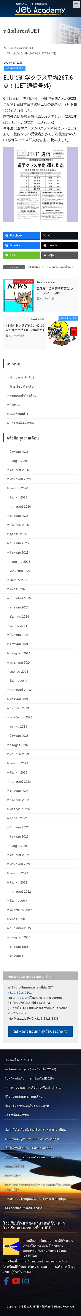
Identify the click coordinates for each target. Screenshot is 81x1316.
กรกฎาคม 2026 (20, 461)
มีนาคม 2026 (18, 497)
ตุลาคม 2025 (18, 534)
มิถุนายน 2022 (19, 855)
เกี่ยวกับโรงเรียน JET (19, 1060)
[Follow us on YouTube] (16, 1280)
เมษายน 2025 (19, 580)
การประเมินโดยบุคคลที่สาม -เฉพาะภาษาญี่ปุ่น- (36, 1199)
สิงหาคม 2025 (19, 552)
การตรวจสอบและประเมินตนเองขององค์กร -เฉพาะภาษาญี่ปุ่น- (38, 1187)
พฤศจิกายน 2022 (21, 809)
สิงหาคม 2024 (19, 644)
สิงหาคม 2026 (19, 451)
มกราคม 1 (16, 956)
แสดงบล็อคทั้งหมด (62, 267)
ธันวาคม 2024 (19, 616)
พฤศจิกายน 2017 (21, 910)
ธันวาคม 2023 (19, 708)
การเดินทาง (12, 1175)
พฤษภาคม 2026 (20, 479)
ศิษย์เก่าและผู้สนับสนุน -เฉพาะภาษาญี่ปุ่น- (32, 1139)
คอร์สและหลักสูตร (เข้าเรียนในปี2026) (30, 1069)
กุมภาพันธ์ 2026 (20, 506)
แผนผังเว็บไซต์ (14, 1166)
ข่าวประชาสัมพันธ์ (22, 377)
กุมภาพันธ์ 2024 (20, 690)
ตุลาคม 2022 (18, 818)
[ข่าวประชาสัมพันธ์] (18, 295)
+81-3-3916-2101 (20, 992)
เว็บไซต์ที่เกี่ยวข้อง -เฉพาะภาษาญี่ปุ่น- (29, 1148)
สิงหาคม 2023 (19, 735)
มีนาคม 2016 (18, 919)
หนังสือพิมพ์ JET (14, 68)
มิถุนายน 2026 (19, 470)
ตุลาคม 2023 (18, 726)
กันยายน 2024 (19, 635)
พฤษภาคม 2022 (20, 864)
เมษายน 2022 (19, 873)
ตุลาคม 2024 (18, 625)
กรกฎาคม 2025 (20, 561)
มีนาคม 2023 (18, 772)
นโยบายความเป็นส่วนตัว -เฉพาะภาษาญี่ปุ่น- (34, 1157)
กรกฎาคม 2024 (20, 653)
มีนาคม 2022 (18, 882)
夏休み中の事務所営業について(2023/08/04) (55, 290)
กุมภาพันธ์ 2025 (20, 598)
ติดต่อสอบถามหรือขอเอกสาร (42, 1031)
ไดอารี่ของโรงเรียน (22, 386)
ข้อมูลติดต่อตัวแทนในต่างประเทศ (27, 1106)
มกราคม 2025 (19, 607)
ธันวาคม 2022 (19, 800)
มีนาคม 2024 (18, 680)
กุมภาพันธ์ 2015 (20, 928)
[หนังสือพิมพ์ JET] (62, 332)
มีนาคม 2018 (18, 900)
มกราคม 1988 (19, 946)
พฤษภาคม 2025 (20, 571)
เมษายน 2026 (19, 488)
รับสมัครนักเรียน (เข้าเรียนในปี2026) (29, 1078)
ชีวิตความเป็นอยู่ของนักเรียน (24, 1096)
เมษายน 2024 (19, 671)
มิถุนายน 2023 (19, 754)
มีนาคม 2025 (18, 589)
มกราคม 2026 (19, 515)
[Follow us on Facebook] (6, 1280)
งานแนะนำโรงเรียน (23, 395)
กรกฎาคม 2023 (20, 745)
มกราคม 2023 (19, 790)
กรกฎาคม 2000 (20, 937)
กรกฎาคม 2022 (20, 846)
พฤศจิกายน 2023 (21, 717)
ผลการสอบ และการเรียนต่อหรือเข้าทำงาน (33, 1087)
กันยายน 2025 (19, 543)
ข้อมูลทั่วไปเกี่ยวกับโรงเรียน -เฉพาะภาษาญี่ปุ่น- (36, 1129)
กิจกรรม (15, 405)
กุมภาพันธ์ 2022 (20, 891)
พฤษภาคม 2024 (20, 662)
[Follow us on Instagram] (25, 1280)
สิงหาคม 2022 (19, 836)
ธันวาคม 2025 (19, 525)
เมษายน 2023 (19, 763)
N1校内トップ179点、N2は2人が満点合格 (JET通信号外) (24, 327)
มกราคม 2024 (19, 699)
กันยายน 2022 (19, 827)
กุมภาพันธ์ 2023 (20, 781)
